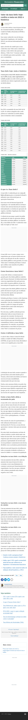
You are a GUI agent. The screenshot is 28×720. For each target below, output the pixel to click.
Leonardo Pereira (8, 584)
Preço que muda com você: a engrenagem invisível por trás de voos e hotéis (14, 650)
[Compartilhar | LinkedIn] (5, 579)
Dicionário (14, 2)
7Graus (9, 714)
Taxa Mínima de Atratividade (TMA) (13, 622)
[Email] (11, 579)
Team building (14, 635)
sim (17, 575)
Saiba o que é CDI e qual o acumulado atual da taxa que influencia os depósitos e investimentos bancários (14, 562)
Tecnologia (14, 8)
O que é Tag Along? (14, 629)
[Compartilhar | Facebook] (2, 579)
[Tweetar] (8, 579)
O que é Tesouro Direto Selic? (12, 602)
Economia (5, 8)
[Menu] (25, 714)
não (21, 575)
